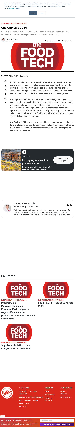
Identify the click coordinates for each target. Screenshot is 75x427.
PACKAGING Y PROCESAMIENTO (29, 400)
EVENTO (47, 391)
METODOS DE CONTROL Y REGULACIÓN (31, 397)
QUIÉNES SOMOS (50, 395)
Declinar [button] (42, 13)
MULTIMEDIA (23, 407)
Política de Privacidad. (14, 8)
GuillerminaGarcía (12, 39)
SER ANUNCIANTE (65, 397)
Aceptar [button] (33, 13)
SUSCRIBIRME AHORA (63, 160)
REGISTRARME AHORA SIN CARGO (57, 424)
